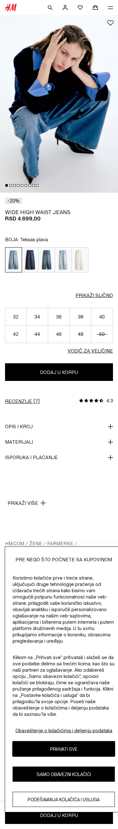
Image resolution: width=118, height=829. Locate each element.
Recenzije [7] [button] (22, 401)
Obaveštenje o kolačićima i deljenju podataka (63, 730)
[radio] (13, 260)
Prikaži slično (94, 295)
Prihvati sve (63, 749)
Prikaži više (23, 503)
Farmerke (60, 543)
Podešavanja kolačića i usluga (64, 799)
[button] (13, 201)
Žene (35, 543)
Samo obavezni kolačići (64, 774)
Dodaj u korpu (59, 372)
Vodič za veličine (90, 350)
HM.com (14, 543)
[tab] (6, 185)
